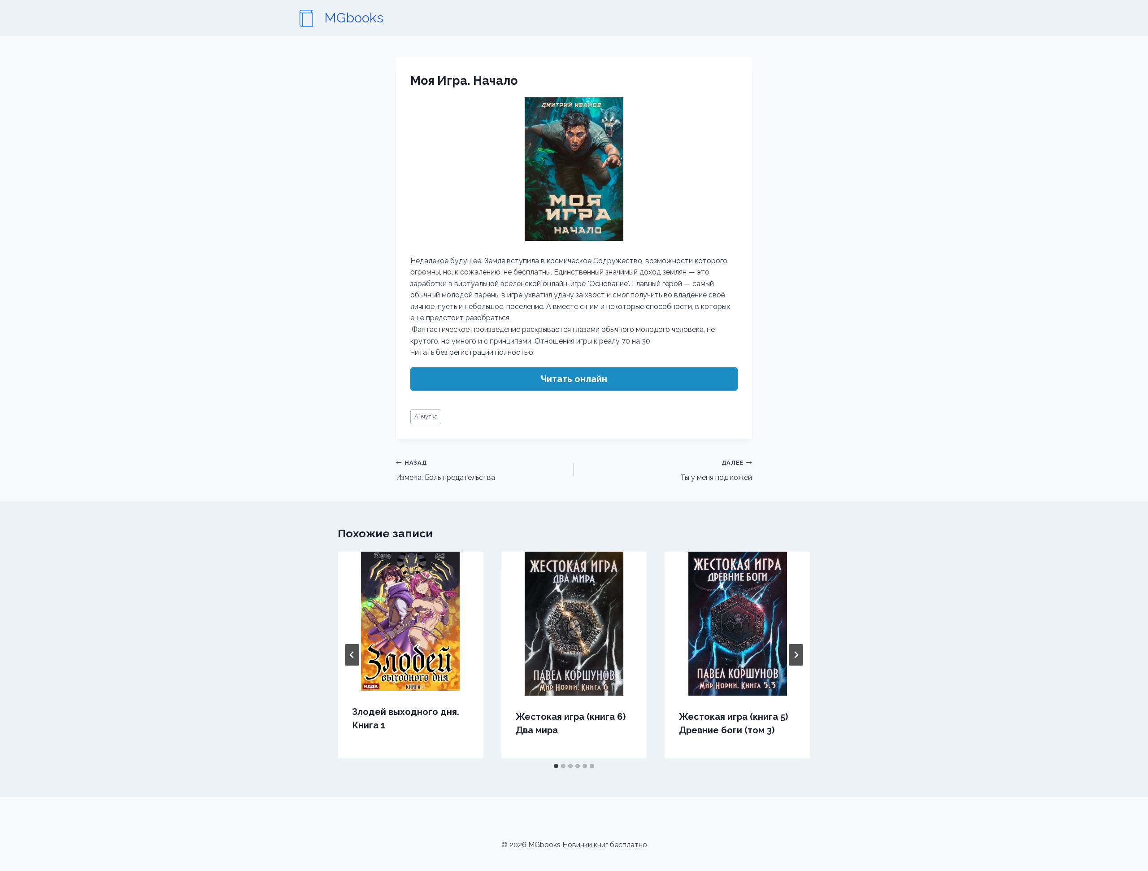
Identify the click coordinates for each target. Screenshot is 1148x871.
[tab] (556, 766)
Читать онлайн (574, 379)
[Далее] (796, 655)
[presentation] (410, 621)
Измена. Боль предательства (445, 470)
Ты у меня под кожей (716, 470)
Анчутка (426, 416)
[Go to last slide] (352, 655)
